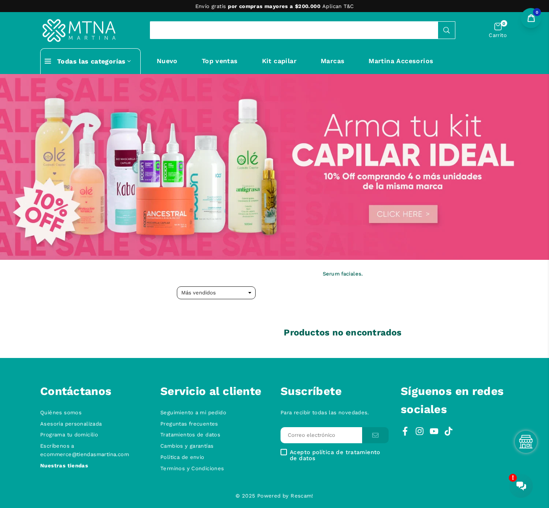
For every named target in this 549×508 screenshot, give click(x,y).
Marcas (332, 61)
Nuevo (167, 61)
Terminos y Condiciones (192, 468)
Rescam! (302, 496)
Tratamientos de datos (190, 435)
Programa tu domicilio (69, 435)
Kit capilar (279, 61)
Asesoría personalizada (71, 424)
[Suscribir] (375, 435)
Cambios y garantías (186, 446)
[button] (498, 30)
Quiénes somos (61, 412)
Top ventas (220, 61)
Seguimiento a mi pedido (193, 412)
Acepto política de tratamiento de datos (335, 455)
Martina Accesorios (401, 61)
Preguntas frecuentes (189, 424)
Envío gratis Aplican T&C (274, 6)
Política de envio (182, 457)
